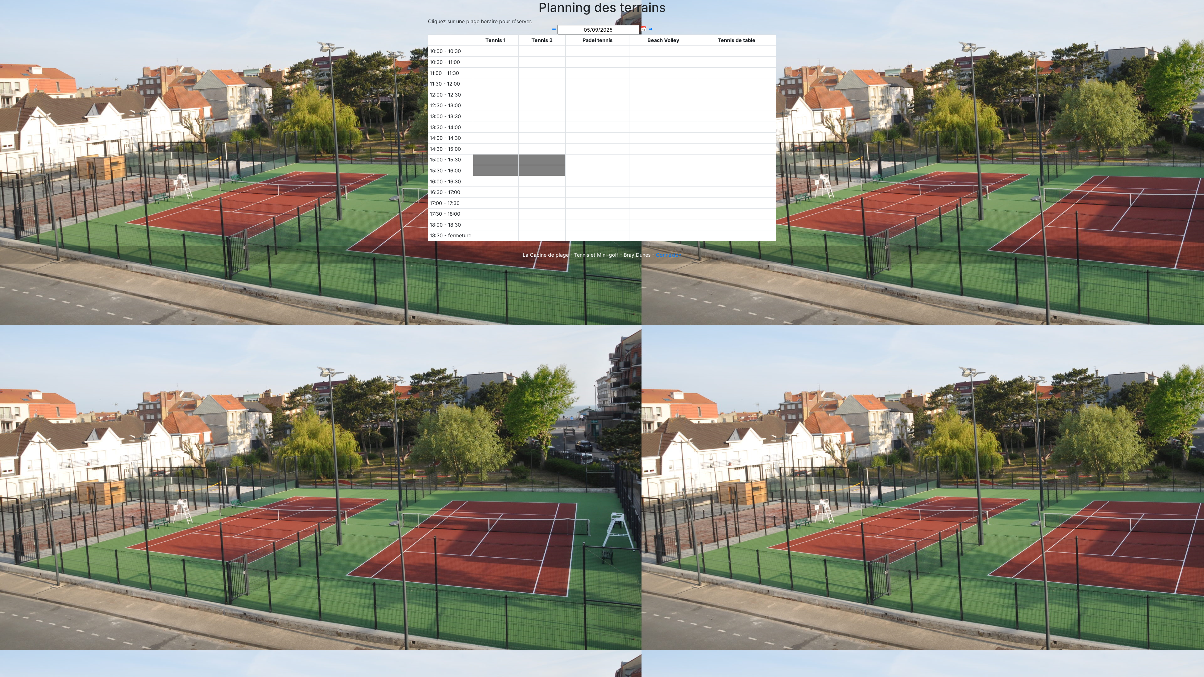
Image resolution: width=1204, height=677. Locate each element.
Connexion (668, 255)
